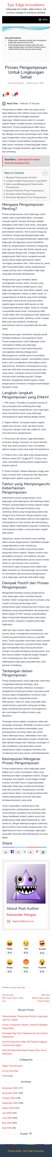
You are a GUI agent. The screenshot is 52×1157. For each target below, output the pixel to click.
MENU (45, 19)
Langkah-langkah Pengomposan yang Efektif (26, 180)
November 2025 (9, 1092)
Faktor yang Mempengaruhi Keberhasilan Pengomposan (24, 185)
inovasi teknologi (18, 987)
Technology (7, 1075)
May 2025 (7, 1122)
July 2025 (6, 1112)
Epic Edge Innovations (26, 4)
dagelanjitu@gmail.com (23, 921)
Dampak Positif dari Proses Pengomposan (25, 190)
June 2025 (7, 1117)
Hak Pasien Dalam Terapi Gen (12, 997)
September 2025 (10, 1102)
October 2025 (8, 1097)
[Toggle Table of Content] (43, 173)
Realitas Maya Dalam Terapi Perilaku (41, 997)
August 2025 (8, 1107)
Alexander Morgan (21, 914)
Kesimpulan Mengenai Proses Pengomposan (26, 197)
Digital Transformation (12, 1065)
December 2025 (9, 1087)
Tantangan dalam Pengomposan (20, 193)
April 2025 (7, 1127)
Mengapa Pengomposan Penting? (21, 177)
